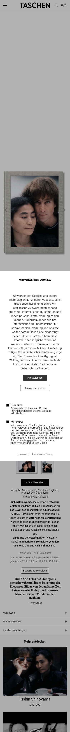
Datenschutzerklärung (42, 454)
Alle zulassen (35, 377)
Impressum (23, 454)
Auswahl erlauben (35, 388)
